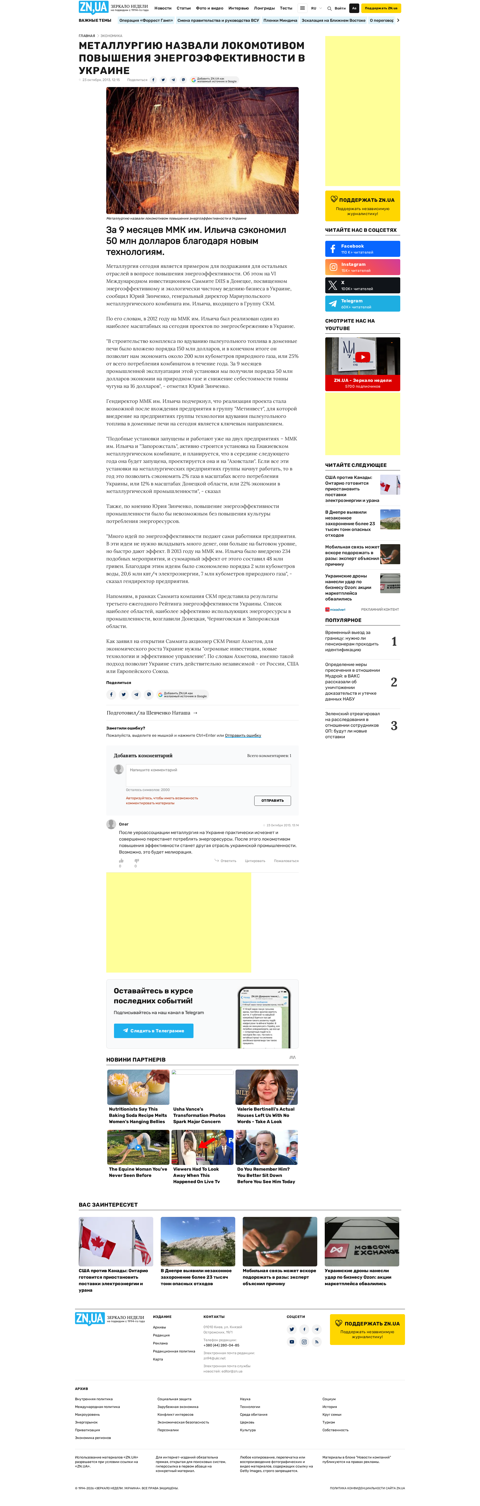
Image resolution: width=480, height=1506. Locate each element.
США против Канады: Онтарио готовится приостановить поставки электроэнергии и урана (352, 489)
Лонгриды (264, 8)
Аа (354, 8)
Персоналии (168, 1430)
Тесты (286, 8)
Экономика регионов (93, 1438)
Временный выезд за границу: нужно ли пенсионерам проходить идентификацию (351, 641)
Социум (329, 1399)
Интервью (238, 8)
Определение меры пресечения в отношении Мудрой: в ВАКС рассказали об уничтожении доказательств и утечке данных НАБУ (352, 682)
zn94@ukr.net (215, 1358)
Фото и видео (209, 8)
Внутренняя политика (94, 1399)
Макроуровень (87, 1414)
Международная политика (97, 1407)
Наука (245, 1399)
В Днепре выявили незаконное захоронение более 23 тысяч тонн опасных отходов (350, 523)
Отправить (273, 801)
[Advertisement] (178, 923)
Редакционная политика (174, 1351)
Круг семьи (332, 1414)
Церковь (247, 1422)
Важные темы (95, 21)
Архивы (159, 1327)
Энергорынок (86, 1422)
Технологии (250, 1407)
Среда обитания (254, 1414)
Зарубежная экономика (178, 1407)
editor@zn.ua (232, 1371)
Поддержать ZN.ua (381, 8)
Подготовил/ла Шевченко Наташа (148, 712)
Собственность (335, 1430)
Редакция (161, 1335)
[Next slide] (397, 20)
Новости (163, 8)
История (329, 1407)
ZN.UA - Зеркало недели (363, 380)
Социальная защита (175, 1399)
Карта (158, 1359)
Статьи (184, 8)
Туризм (328, 1422)
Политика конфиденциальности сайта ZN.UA (367, 1488)
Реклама (160, 1343)
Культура (248, 1430)
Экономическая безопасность (183, 1422)
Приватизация (87, 1430)
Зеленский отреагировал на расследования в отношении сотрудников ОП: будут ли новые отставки (352, 725)
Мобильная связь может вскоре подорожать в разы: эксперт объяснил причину (352, 555)
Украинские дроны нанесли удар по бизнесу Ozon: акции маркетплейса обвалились (348, 587)
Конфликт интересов (176, 1414)
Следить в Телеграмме (157, 1031)
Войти (340, 8)
